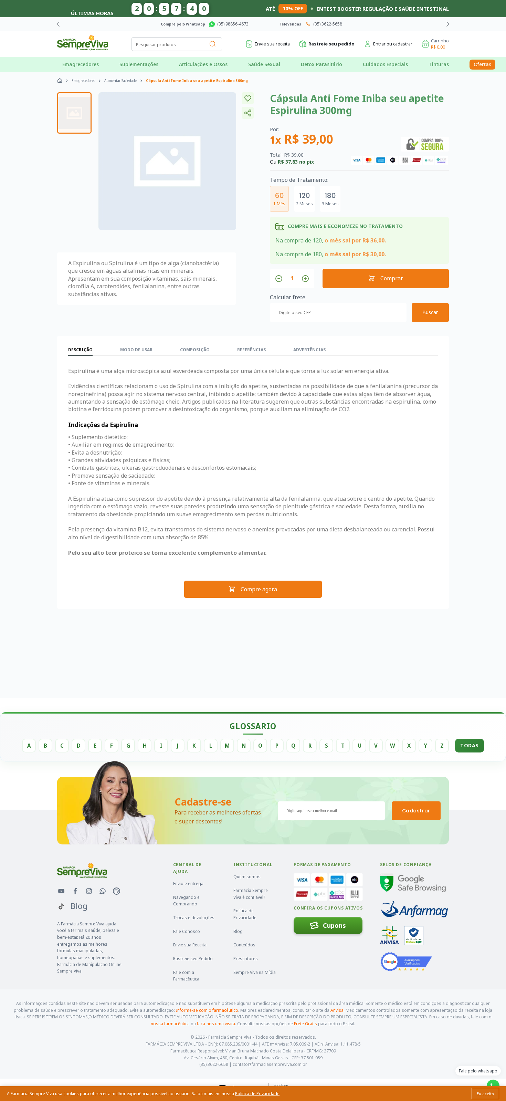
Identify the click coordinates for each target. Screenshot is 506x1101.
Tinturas (439, 64)
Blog (238, 931)
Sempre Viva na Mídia (254, 972)
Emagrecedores (80, 64)
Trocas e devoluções (193, 918)
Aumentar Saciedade (120, 80)
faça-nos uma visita (216, 1024)
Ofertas (482, 64)
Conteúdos (244, 945)
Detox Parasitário (321, 64)
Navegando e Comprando (186, 900)
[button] (447, 24)
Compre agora (259, 589)
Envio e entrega (188, 883)
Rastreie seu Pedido (193, 959)
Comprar (391, 278)
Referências (251, 350)
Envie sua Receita (190, 945)
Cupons (334, 925)
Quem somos (247, 877)
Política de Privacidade (244, 914)
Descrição (80, 350)
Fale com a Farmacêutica (186, 975)
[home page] (59, 80)
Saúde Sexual (264, 64)
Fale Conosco (186, 931)
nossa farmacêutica (170, 1024)
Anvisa (337, 1010)
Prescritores (245, 959)
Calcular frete (287, 297)
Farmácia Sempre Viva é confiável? (250, 893)
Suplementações (138, 64)
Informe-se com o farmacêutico (207, 1010)
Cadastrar (416, 810)
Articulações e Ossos (203, 64)
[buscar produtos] (213, 44)
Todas (469, 745)
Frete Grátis (305, 1024)
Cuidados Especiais (385, 64)
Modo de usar (136, 350)
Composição (195, 350)
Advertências (309, 350)
